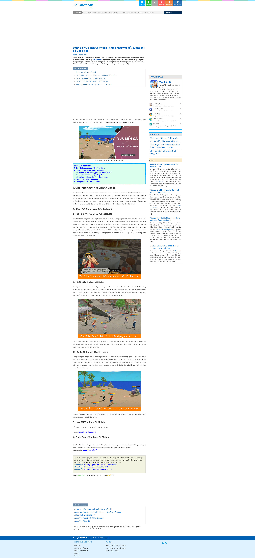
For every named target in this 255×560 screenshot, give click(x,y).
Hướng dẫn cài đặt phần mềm (116, 545)
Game (75, 54)
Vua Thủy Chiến (158, 104)
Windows (142, 4)
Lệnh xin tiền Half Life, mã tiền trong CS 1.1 (163, 152)
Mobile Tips (169, 4)
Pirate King (156, 114)
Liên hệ (76, 556)
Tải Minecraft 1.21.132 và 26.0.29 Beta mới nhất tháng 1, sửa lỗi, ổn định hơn (102, 13)
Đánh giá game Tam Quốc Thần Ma (98, 469)
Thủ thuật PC (177, 4)
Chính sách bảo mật (81, 551)
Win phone (161, 4)
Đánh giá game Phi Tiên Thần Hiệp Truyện (101, 464)
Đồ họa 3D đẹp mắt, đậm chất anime (93, 177)
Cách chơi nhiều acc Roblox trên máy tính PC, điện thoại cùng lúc (164, 139)
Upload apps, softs (112, 551)
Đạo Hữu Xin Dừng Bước (164, 229)
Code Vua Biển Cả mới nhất (86, 72)
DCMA (76, 553)
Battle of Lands (158, 119)
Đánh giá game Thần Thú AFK (96, 467)
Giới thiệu (77, 545)
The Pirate (156, 124)
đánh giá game (117, 460)
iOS (155, 4)
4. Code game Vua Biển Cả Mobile (87, 182)
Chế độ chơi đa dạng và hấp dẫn (91, 175)
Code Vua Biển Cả (90, 450)
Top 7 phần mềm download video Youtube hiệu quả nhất (138, 13)
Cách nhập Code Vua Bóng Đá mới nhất (90, 78)
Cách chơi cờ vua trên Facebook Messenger (92, 81)
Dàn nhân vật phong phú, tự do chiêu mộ (94, 172)
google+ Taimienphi (166, 543)
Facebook (163, 543)
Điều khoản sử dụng (81, 548)
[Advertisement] (127, 29)
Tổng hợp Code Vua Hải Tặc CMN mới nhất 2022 (93, 84)
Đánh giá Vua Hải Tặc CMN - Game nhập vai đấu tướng (96, 75)
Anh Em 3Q (159, 181)
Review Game (83, 54)
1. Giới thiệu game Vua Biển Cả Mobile (89, 168)
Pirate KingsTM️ (158, 109)
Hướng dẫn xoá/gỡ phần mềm (116, 548)
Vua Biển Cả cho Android (87, 432)
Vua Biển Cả (97, 60)
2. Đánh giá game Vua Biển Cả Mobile (88, 170)
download (83, 5)
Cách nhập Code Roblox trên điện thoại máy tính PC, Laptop (165, 146)
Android (148, 4)
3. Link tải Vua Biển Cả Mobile (86, 179)
